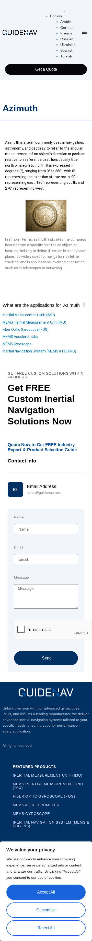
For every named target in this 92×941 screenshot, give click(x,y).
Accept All (46, 892)
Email (18, 547)
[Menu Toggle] (84, 32)
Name (19, 517)
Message (21, 577)
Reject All (46, 928)
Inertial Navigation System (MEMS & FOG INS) (39, 351)
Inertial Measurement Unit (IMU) (29, 315)
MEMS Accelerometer (21, 337)
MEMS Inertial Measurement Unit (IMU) (34, 322)
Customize (46, 910)
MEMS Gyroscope (17, 344)
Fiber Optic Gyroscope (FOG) (26, 329)
